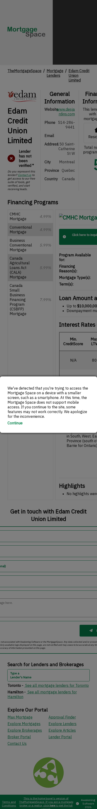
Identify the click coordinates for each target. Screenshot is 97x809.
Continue (15, 423)
